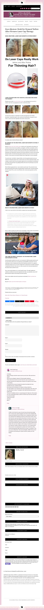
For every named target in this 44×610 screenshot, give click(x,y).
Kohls (6, 544)
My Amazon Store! (8, 542)
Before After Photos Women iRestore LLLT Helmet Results (16, 295)
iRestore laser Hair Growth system (14, 146)
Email (6, 343)
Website (6, 349)
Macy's (6, 552)
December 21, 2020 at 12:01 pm (18, 409)
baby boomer (14, 303)
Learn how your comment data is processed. (28, 364)
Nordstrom (7, 547)
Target (6, 550)
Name (6, 337)
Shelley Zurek (14, 407)
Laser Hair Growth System (19, 101)
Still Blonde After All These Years (22, 15)
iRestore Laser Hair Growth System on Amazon (17, 281)
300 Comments (25, 33)
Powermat (7, 298)
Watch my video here (32, 276)
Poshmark (7, 535)
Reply (8, 403)
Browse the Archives (8, 514)
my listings (12, 534)
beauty (18, 303)
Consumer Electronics (25, 303)
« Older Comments (8, 442)
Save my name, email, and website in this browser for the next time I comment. (20, 356)
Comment (7, 324)
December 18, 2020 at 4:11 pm (16, 371)
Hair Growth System (14, 221)
